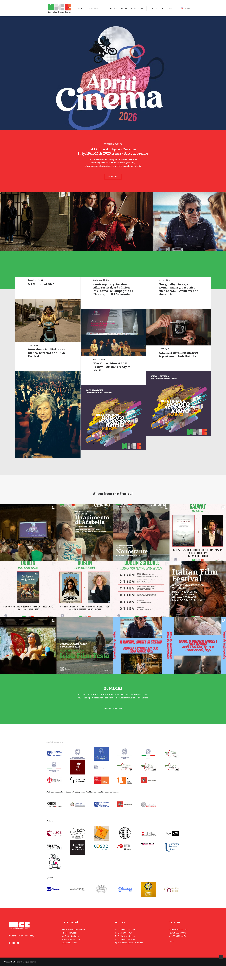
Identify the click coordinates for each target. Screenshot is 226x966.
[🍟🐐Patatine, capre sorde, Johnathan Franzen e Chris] (84, 532)
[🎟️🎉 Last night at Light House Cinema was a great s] (28, 589)
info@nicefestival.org (177, 929)
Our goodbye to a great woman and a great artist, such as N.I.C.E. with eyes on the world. (178, 289)
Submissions (137, 8)
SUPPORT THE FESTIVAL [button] (113, 709)
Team (171, 941)
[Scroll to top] (221, 956)
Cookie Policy (28, 935)
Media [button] (124, 8)
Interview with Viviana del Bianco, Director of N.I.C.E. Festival (47, 353)
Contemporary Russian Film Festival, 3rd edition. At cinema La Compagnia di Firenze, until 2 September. (113, 289)
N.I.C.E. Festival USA (123, 933)
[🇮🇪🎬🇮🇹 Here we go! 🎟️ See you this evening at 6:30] (84, 589)
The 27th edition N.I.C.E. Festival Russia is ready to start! (111, 367)
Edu (104, 8)
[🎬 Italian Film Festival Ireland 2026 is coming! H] (141, 589)
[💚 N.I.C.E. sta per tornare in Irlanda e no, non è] (198, 589)
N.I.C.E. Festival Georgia (125, 936)
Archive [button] (113, 8)
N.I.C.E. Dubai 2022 (41, 284)
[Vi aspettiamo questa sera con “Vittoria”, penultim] (198, 645)
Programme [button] (93, 8)
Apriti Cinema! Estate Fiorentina (129, 942)
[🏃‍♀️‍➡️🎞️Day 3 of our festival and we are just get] (198, 532)
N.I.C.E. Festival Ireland (125, 929)
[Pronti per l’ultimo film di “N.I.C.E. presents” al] (141, 645)
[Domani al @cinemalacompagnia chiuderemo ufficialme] (84, 645)
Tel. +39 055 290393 (177, 933)
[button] (48, 320)
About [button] (81, 8)
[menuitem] (81, 8)
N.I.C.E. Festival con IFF (125, 939)
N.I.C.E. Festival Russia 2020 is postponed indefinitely (178, 354)
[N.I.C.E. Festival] (59, 8)
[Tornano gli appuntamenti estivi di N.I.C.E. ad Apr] (141, 532)
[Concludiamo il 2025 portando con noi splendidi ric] (28, 645)
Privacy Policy (14, 935)
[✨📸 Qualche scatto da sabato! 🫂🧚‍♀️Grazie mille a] (28, 532)
